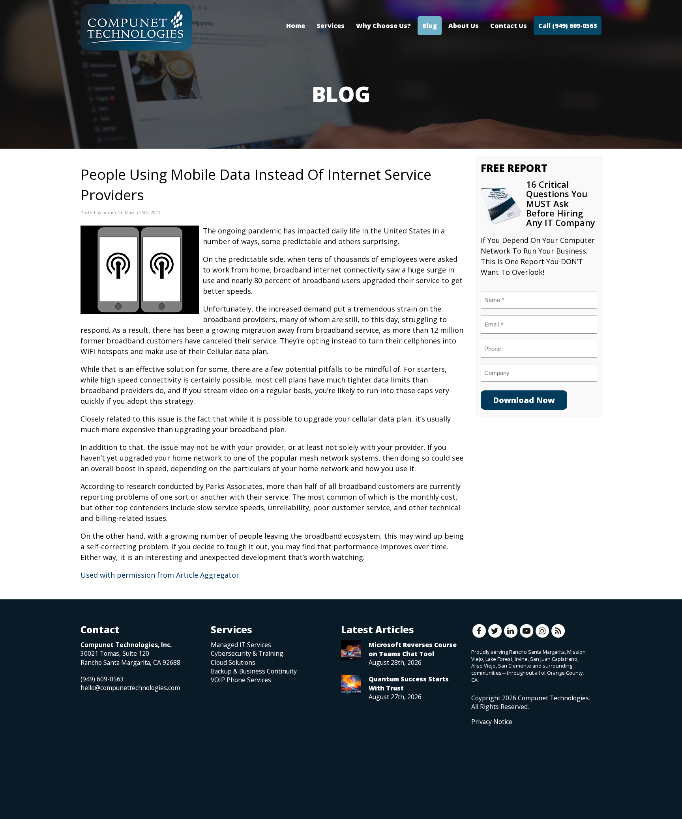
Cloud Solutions (233, 662)
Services (331, 25)
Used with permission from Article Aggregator (160, 575)
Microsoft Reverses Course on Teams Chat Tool (413, 649)
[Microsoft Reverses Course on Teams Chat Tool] (351, 650)
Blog (429, 25)
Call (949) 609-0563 (567, 25)
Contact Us (508, 25)
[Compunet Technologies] (136, 27)
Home (295, 25)
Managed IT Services (241, 644)
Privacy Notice (491, 721)
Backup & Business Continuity (254, 671)
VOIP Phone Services (241, 679)
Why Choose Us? (383, 25)
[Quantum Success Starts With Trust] (351, 684)
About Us (463, 25)
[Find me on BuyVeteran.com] (489, 761)
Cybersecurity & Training (247, 653)
